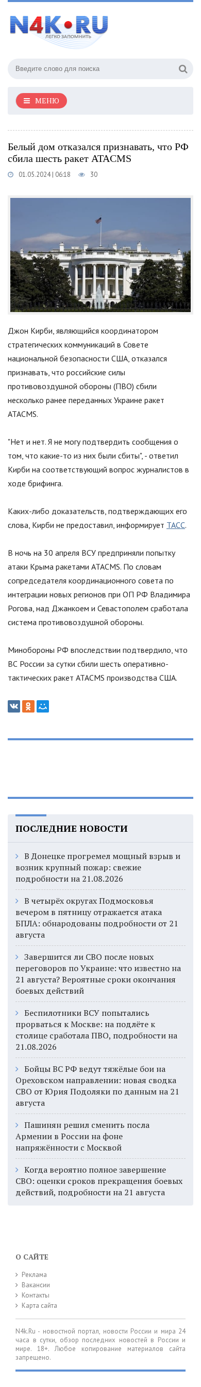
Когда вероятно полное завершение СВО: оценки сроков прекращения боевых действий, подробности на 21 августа (98, 1181)
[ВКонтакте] (14, 706)
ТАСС (175, 525)
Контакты (35, 1295)
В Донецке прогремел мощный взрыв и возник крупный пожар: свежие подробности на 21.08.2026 (97, 867)
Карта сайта (39, 1305)
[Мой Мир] (43, 706)
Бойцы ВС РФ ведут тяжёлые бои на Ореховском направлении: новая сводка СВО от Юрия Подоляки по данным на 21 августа (97, 1085)
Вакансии (36, 1285)
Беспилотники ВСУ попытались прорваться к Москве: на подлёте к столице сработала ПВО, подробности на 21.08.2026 (96, 1029)
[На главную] (85, 27)
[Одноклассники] (28, 706)
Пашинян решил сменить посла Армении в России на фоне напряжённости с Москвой (82, 1136)
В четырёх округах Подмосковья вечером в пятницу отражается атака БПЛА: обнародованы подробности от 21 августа (96, 917)
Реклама (34, 1274)
